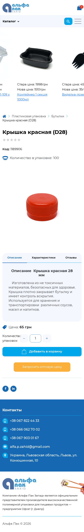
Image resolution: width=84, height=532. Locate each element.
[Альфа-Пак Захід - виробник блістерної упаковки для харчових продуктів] (15, 7)
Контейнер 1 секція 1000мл (29, 97)
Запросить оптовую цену (42, 367)
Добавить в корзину (45, 351)
